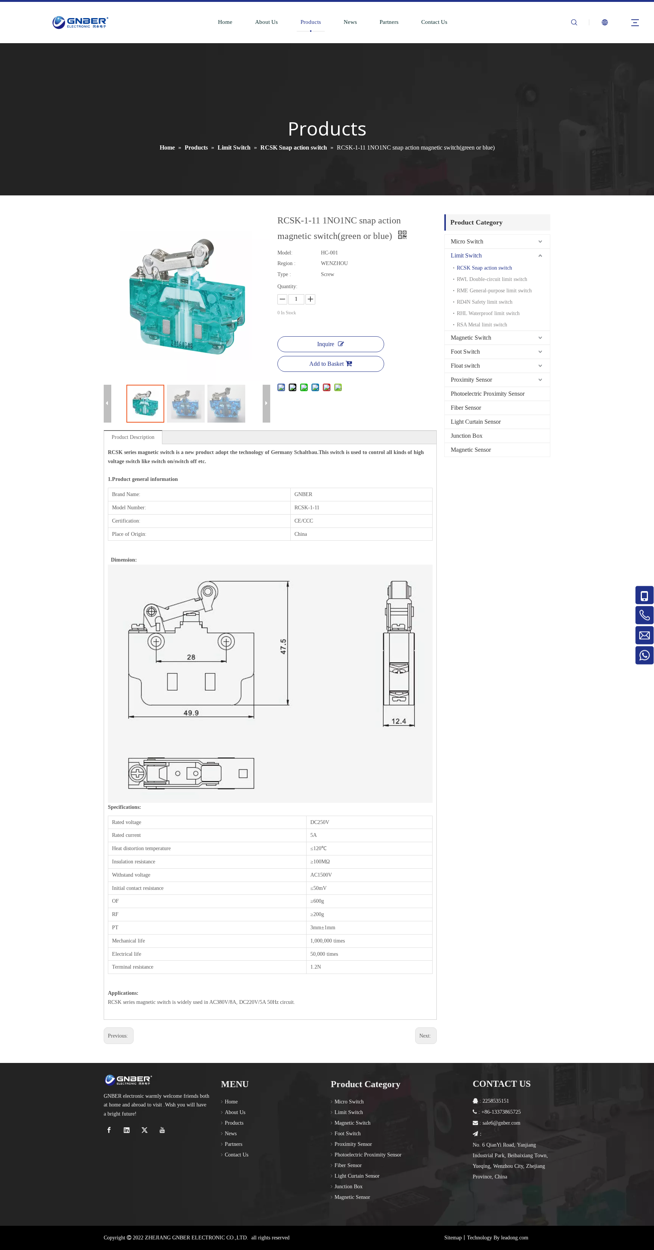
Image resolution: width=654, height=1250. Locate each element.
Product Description (133, 437)
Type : (284, 274)
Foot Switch (465, 351)
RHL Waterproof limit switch (488, 313)
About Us (266, 22)
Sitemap (453, 1238)
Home (225, 22)
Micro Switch (467, 241)
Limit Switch (466, 255)
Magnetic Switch (471, 337)
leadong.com (514, 1238)
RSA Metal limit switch (482, 325)
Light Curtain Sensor (476, 421)
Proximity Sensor (471, 379)
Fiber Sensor (466, 407)
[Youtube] (163, 1130)
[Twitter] (145, 1130)
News (350, 22)
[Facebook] (110, 1130)
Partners (389, 22)
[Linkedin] (127, 1130)
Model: (285, 253)
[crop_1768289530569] (128, 1080)
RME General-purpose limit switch (494, 290)
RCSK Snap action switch (484, 268)
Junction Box (467, 435)
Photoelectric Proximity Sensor (488, 393)
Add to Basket (326, 363)
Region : (286, 263)
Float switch (465, 365)
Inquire (325, 344)
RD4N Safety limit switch (484, 302)
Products (311, 22)
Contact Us (434, 22)
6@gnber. (500, 1123)
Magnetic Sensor (471, 449)
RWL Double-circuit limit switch (492, 279)
